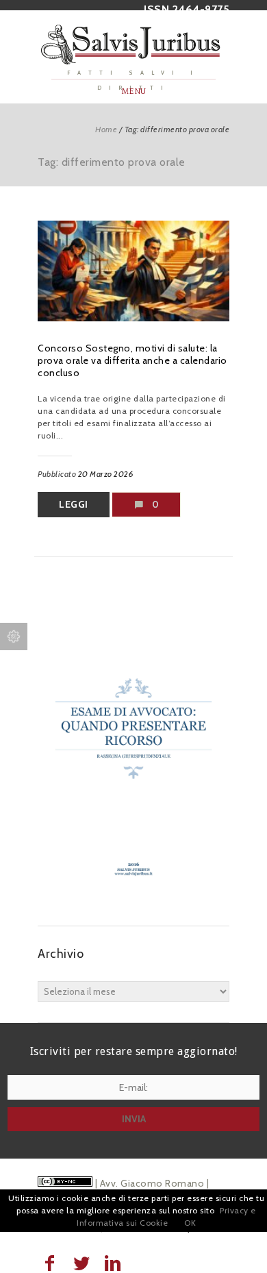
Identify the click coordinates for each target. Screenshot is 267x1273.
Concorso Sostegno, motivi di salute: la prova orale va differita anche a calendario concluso (132, 360)
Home (106, 129)
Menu (134, 91)
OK (190, 1223)
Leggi (73, 504)
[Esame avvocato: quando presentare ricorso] (133, 898)
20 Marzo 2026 (106, 474)
